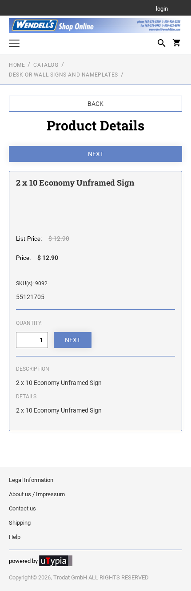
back (95, 103)
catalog (45, 65)
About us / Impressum (37, 494)
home (17, 65)
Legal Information (31, 480)
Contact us (22, 508)
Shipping (20, 522)
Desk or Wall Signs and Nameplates (63, 75)
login (162, 9)
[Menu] (14, 44)
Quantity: (29, 323)
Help (14, 537)
